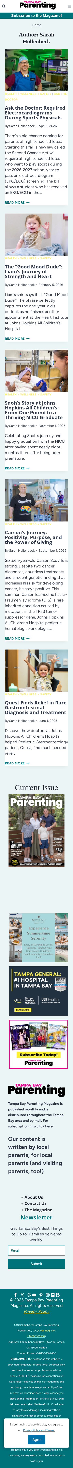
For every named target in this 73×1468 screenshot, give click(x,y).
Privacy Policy (36, 1311)
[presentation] (36, 70)
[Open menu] (70, 6)
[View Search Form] (3, 6)
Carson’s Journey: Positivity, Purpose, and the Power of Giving (33, 537)
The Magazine (38, 1210)
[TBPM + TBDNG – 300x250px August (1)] (38, 938)
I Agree (36, 1439)
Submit (36, 1264)
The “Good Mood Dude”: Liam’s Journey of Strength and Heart (33, 271)
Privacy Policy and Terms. (39, 1430)
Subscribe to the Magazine (36, 15)
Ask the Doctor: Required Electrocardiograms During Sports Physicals (35, 112)
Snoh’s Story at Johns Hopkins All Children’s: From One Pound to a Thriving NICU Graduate (34, 410)
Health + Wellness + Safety (28, 94)
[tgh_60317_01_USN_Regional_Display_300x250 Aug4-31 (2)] (38, 991)
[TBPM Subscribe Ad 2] (38, 1044)
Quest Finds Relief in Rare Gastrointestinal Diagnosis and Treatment (36, 707)
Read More (17, 202)
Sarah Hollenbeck (22, 126)
